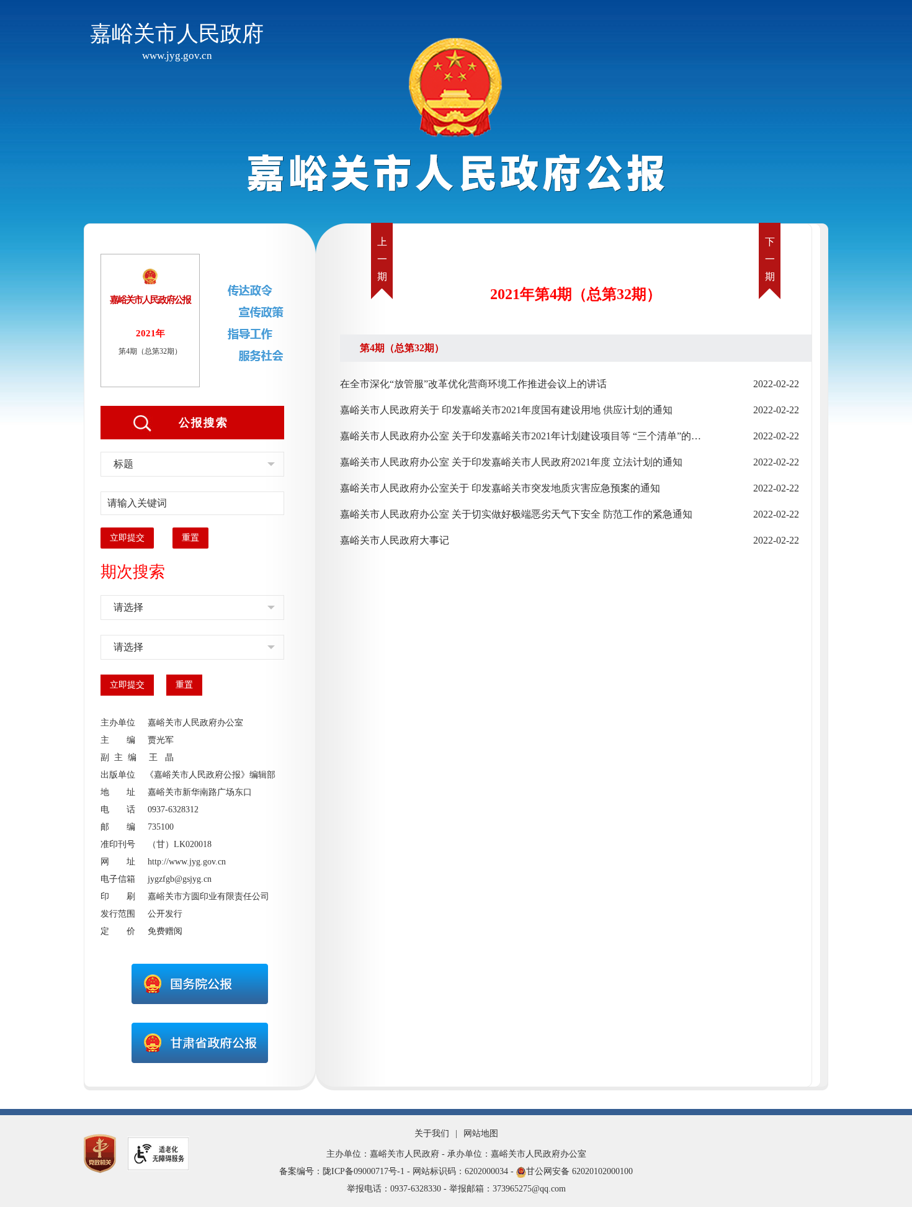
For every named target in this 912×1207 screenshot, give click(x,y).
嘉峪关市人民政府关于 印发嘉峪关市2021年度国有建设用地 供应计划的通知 (506, 410)
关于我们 (431, 1133)
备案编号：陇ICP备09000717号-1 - (344, 1171)
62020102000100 (602, 1171)
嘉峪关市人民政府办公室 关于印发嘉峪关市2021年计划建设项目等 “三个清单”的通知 (523, 436)
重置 (190, 537)
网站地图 (480, 1133)
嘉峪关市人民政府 (177, 34)
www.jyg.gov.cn (177, 55)
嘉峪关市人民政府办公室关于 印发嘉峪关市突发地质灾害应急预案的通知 (500, 488)
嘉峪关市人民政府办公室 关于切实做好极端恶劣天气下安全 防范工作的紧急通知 (516, 514)
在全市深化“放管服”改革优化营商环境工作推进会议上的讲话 (473, 384)
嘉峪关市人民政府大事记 (394, 540)
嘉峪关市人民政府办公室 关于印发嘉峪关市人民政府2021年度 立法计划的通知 (511, 462)
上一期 (382, 259)
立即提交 (127, 537)
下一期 (770, 259)
